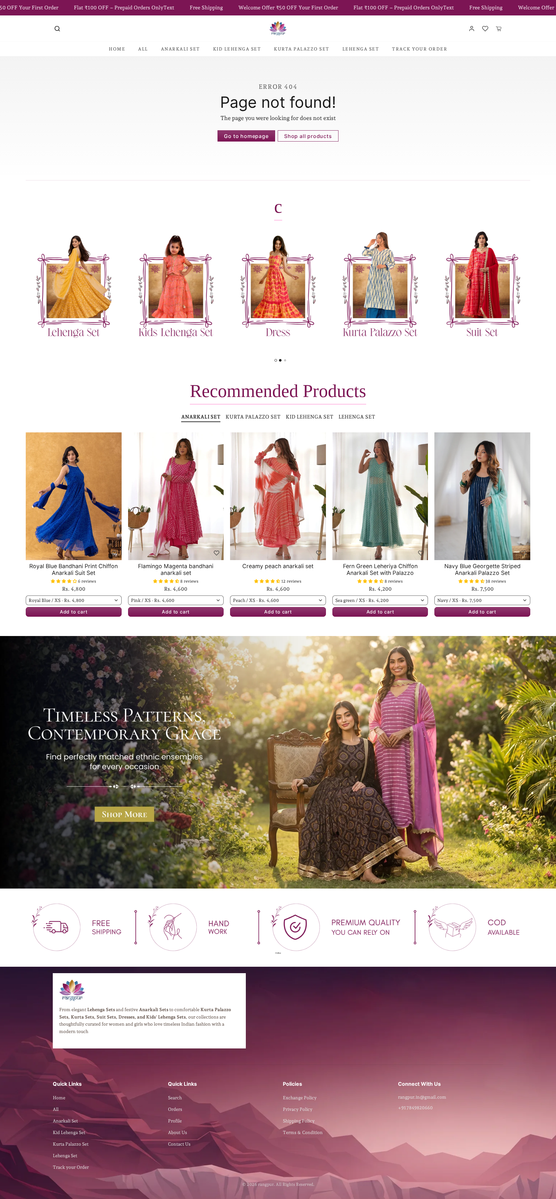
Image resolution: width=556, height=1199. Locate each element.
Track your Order (71, 1167)
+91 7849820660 (415, 1107)
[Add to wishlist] (114, 553)
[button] (57, 28)
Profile (175, 1120)
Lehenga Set (65, 1155)
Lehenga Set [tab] (356, 417)
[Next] (115, 496)
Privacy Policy (297, 1109)
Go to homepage (246, 136)
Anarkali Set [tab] (200, 417)
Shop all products (308, 136)
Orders (175, 1109)
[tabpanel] (278, 534)
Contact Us (179, 1144)
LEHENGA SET (360, 48)
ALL (143, 48)
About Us (177, 1132)
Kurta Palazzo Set (70, 1144)
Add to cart (74, 611)
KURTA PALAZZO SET (301, 48)
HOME (117, 48)
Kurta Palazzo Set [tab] (253, 417)
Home (59, 1097)
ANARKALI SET (180, 48)
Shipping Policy (299, 1120)
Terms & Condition (303, 1132)
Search (175, 1097)
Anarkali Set (65, 1120)
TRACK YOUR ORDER (419, 48)
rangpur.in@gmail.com (422, 1097)
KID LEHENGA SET (237, 48)
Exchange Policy (300, 1097)
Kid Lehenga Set (69, 1132)
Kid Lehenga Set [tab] (309, 417)
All (56, 1109)
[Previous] (32, 496)
